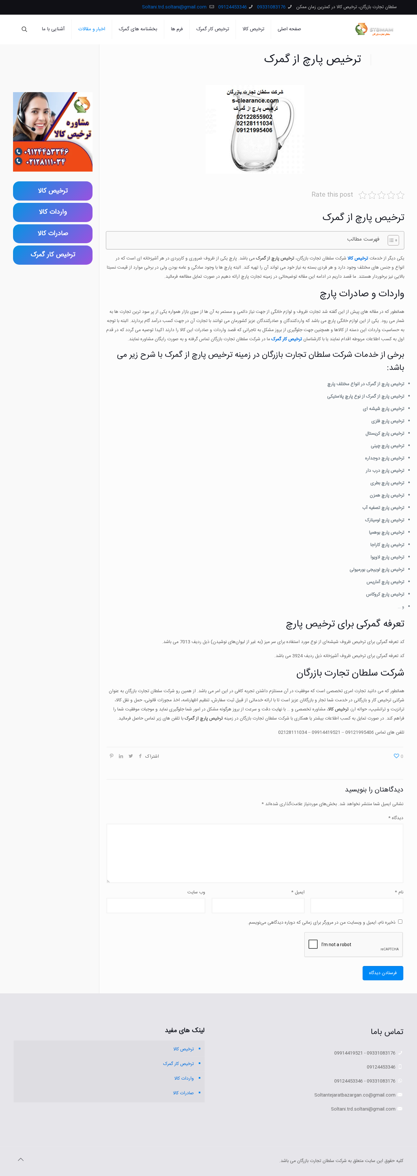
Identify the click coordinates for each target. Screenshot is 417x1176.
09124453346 (232, 7)
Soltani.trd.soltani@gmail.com (175, 7)
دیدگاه (395, 818)
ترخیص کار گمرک (286, 339)
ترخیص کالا (183, 1049)
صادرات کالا (183, 1093)
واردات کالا (184, 1079)
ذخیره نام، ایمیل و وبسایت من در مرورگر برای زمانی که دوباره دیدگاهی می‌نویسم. (321, 923)
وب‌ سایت (196, 892)
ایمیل (298, 892)
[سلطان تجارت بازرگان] (375, 29)
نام (399, 892)
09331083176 (271, 7)
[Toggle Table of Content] (390, 240)
